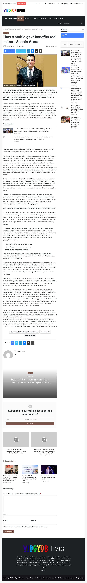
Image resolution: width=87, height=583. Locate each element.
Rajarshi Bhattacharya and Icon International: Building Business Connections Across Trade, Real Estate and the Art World (30, 384)
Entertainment (41, 18)
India (10, 18)
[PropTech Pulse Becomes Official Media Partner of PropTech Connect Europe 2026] (30, 469)
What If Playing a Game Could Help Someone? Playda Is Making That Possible (77, 109)
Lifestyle (50, 18)
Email (5, 520)
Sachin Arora (30, 335)
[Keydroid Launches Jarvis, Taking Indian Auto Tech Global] (49, 469)
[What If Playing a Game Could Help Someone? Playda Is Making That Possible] (65, 108)
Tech (34, 18)
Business (20, 18)
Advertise (44, 3)
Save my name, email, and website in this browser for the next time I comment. (26, 526)
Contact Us (52, 3)
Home (5, 18)
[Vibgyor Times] (14, 10)
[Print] (40, 51)
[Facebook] (12, 343)
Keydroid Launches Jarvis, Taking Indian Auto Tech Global (48, 477)
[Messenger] (32, 51)
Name (5, 514)
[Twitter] (16, 343)
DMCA (58, 3)
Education (28, 18)
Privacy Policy (64, 3)
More (61, 18)
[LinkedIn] (28, 51)
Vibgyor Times (10, 46)
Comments (79, 44)
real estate (46, 332)
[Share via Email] (36, 51)
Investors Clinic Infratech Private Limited (24, 332)
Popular (64, 44)
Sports (57, 18)
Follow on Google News (76, 3)
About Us (37, 3)
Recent (71, 44)
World (15, 18)
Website (33, 520)
